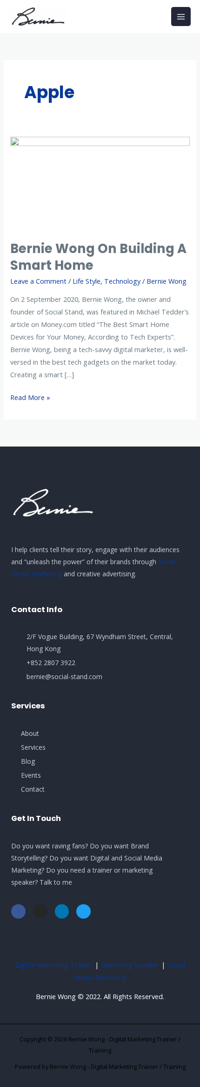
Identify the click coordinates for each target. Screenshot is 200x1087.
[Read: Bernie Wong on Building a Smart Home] (99, 182)
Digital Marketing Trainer (54, 964)
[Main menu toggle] (181, 17)
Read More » (30, 396)
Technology (122, 281)
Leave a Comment (38, 281)
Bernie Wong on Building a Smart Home (98, 257)
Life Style (86, 281)
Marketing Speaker (130, 964)
